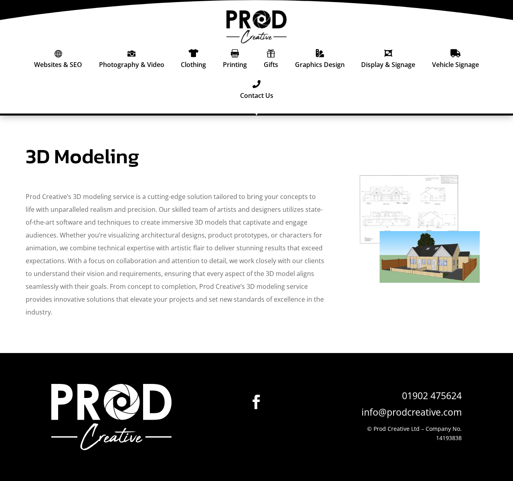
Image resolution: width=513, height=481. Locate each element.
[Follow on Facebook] (256, 402)
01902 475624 (432, 395)
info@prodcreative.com (412, 412)
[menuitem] (58, 58)
